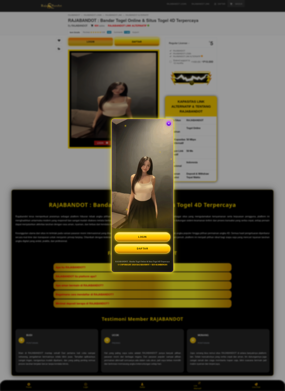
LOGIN (142, 237)
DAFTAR (142, 248)
